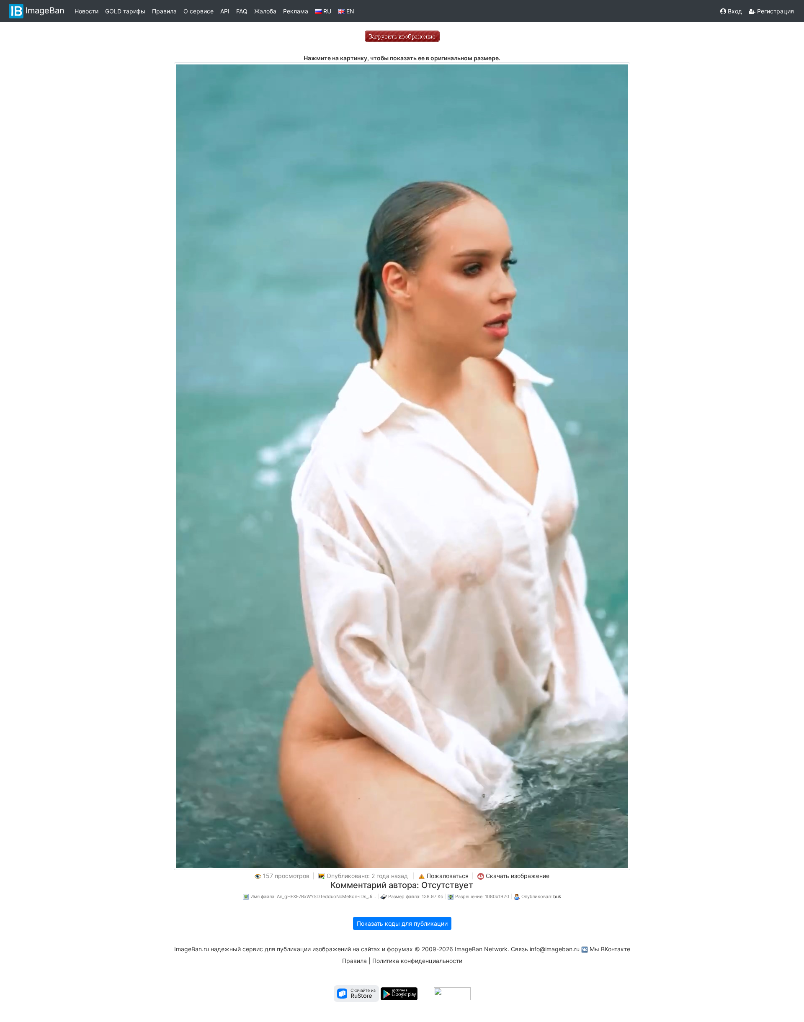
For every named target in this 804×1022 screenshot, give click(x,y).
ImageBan (45, 10)
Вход (734, 11)
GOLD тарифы (125, 11)
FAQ (241, 11)
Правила (164, 11)
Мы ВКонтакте (610, 949)
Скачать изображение (517, 875)
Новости (86, 11)
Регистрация (774, 11)
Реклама (295, 11)
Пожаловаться (448, 875)
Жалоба (265, 11)
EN (349, 11)
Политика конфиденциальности (417, 960)
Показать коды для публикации (402, 923)
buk (557, 896)
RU (326, 11)
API (224, 11)
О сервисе (198, 11)
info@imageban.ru (555, 949)
